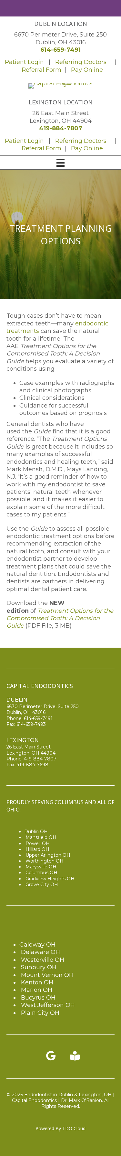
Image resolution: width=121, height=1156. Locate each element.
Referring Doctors (80, 62)
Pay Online (87, 69)
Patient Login (24, 62)
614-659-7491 (60, 49)
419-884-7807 (60, 128)
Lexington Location (61, 102)
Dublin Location (60, 23)
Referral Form (42, 69)
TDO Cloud (74, 1128)
